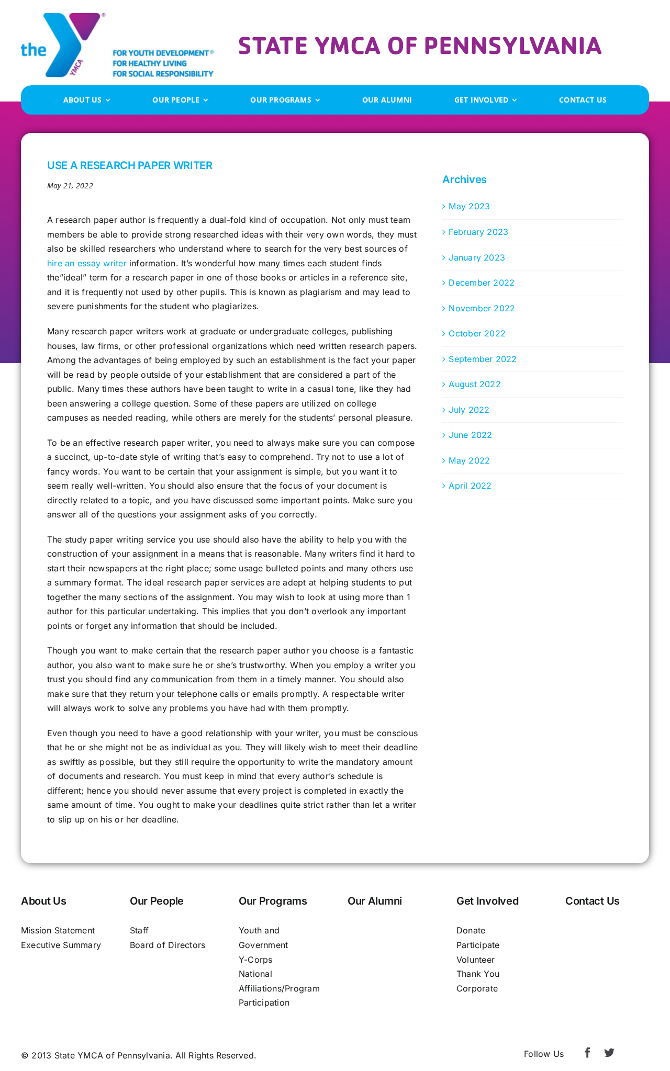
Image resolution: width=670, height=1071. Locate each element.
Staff (139, 930)
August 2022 (475, 384)
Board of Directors (167, 945)
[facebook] (588, 1052)
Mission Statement (58, 930)
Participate (478, 945)
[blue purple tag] (420, 41)
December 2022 (482, 282)
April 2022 (470, 485)
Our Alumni (375, 901)
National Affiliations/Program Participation (279, 988)
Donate (470, 930)
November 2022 (482, 308)
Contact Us (592, 901)
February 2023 (478, 232)
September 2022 (483, 359)
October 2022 (477, 333)
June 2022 (470, 435)
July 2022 (469, 409)
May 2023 (469, 206)
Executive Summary (61, 945)
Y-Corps (256, 959)
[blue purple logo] (117, 17)
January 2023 (477, 257)
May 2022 (469, 460)
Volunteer (475, 959)
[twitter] (609, 1052)
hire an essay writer (87, 263)
